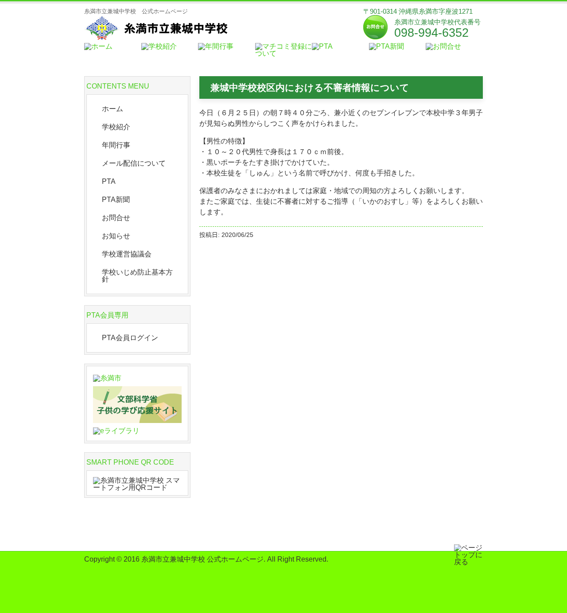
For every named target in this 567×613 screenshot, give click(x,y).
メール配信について (134, 163)
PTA (109, 181)
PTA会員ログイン (130, 337)
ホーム (112, 109)
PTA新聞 (116, 199)
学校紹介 (116, 127)
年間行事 (116, 145)
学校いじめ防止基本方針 (137, 275)
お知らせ (116, 236)
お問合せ (116, 217)
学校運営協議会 (126, 254)
